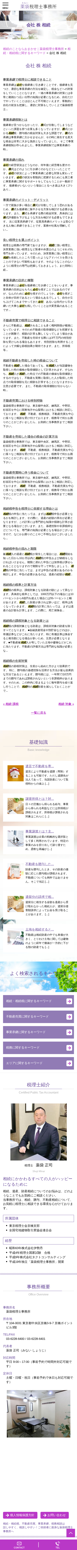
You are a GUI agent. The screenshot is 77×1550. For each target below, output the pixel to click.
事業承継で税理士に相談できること (27, 79)
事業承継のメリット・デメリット (26, 200)
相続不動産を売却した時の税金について (30, 360)
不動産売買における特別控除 (23, 400)
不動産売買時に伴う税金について (26, 472)
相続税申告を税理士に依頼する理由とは (30, 508)
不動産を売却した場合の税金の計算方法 (30, 436)
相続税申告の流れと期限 (20, 548)
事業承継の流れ (13, 160)
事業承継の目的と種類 (18, 280)
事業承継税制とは (15, 119)
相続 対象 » (66, 704)
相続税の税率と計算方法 (20, 584)
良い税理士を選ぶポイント (21, 240)
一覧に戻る (38, 712)
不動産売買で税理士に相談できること (29, 320)
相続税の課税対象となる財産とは (26, 620)
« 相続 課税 (11, 704)
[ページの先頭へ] (70, 1533)
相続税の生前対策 (15, 661)
